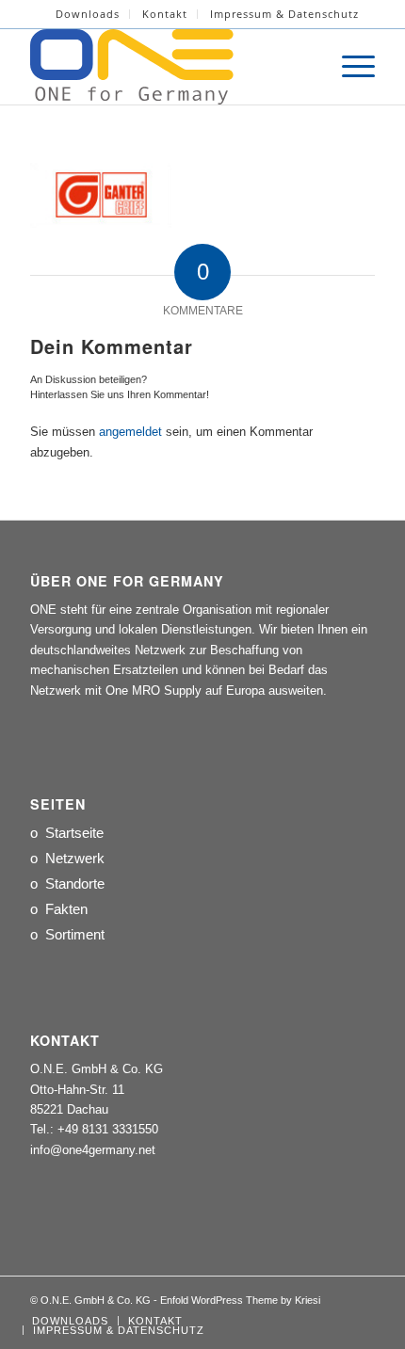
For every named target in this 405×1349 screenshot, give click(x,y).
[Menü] (349, 66)
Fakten (66, 909)
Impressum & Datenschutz (284, 14)
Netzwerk (75, 858)
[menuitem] (88, 14)
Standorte (75, 883)
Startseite (74, 833)
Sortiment (75, 934)
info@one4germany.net (92, 1150)
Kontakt (164, 14)
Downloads (88, 14)
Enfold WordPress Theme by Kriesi (240, 1300)
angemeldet (130, 432)
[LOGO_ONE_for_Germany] (167, 66)
